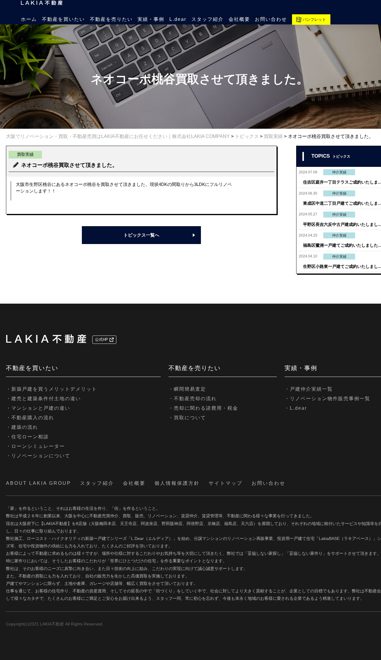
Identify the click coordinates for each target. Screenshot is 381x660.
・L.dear (296, 408)
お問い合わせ (271, 19)
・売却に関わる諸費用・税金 (203, 408)
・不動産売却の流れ (192, 398)
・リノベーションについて (38, 455)
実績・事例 (151, 19)
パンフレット (314, 19)
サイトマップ (226, 483)
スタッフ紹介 (207, 19)
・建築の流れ (22, 427)
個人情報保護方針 (177, 483)
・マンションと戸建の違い (38, 408)
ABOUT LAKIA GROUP (38, 483)
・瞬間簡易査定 (187, 389)
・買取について (187, 417)
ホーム (29, 19)
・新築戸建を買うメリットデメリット (51, 389)
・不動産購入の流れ (30, 417)
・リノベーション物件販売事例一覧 (327, 398)
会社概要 (239, 19)
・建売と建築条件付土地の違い (43, 398)
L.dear (177, 19)
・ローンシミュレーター (35, 446)
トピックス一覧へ (141, 234)
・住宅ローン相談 (27, 436)
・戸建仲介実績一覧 (309, 389)
